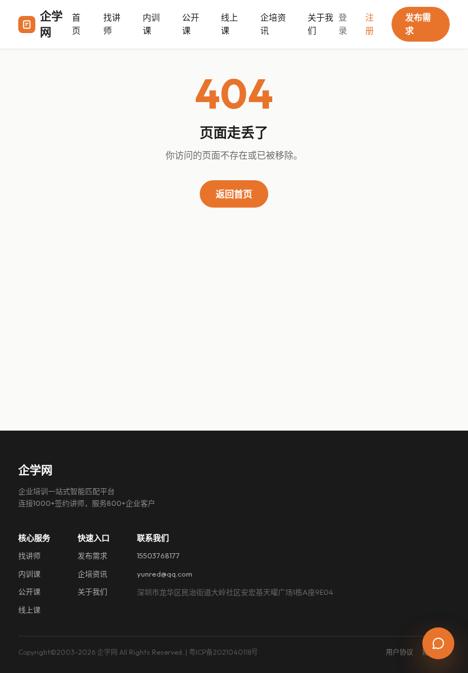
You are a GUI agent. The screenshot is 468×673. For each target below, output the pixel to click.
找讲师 (111, 24)
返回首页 (234, 194)
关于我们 (320, 24)
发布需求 (418, 24)
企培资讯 (273, 24)
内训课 (151, 24)
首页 (76, 24)
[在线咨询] (438, 643)
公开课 (190, 24)
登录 (342, 24)
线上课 (229, 24)
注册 (369, 24)
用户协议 (399, 652)
